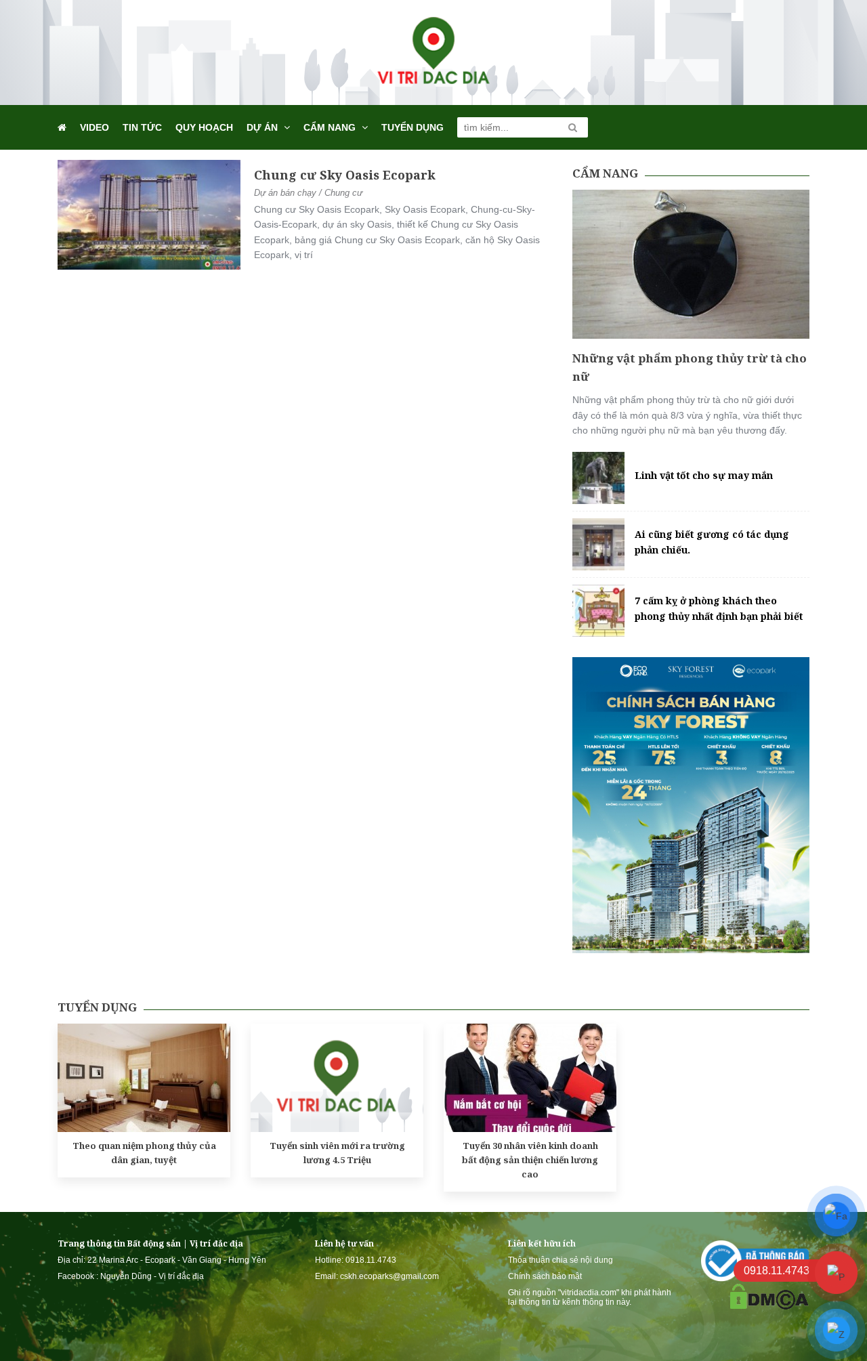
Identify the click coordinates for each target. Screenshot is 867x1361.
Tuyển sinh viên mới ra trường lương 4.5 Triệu (337, 1152)
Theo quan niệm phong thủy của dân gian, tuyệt (144, 1152)
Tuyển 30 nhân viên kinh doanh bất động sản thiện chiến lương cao (530, 1159)
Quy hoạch (204, 127)
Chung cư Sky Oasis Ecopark (345, 175)
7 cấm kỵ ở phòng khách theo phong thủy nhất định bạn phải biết (719, 608)
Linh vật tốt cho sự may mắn (704, 475)
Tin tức (142, 127)
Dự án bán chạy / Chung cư (308, 193)
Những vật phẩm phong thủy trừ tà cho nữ (689, 367)
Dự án (262, 127)
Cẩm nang (329, 127)
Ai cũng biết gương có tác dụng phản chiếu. (712, 542)
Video (94, 127)
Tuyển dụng (412, 127)
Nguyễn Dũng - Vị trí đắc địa (152, 1276)
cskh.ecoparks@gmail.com (389, 1276)
